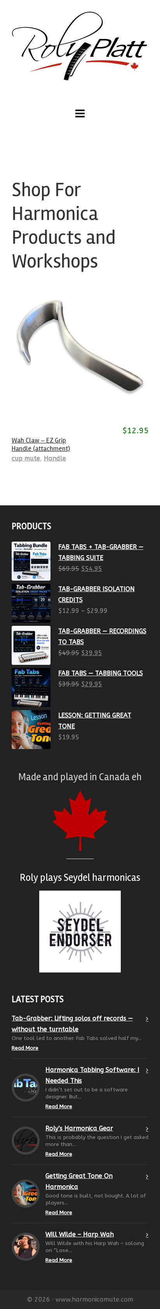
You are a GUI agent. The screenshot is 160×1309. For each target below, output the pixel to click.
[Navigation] (80, 114)
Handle (55, 458)
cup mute (26, 458)
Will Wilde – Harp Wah (79, 1234)
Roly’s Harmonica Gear (79, 1128)
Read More (25, 1048)
